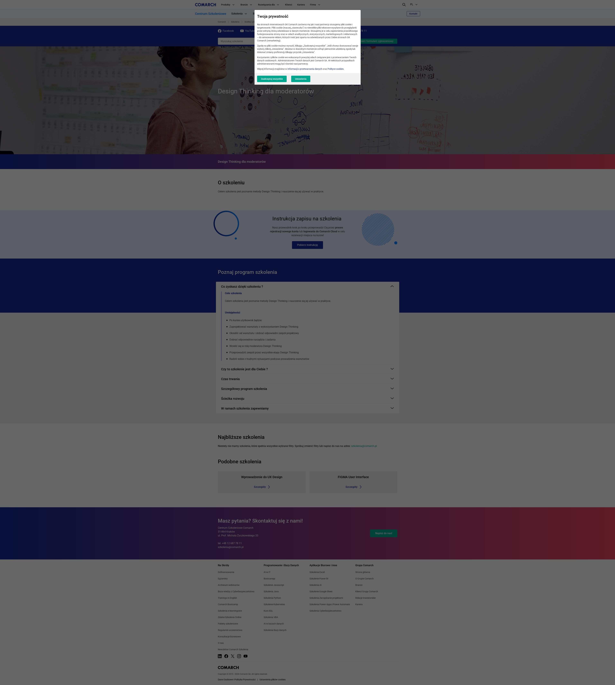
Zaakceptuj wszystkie (272, 79)
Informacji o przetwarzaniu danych (304, 69)
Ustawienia (300, 79)
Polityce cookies (336, 69)
